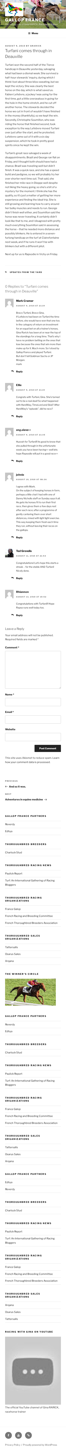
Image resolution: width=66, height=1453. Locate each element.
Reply (19, 371)
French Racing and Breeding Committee (29, 916)
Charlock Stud (13, 852)
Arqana (9, 961)
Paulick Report (13, 873)
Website (10, 729)
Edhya (8, 831)
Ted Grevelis (24, 551)
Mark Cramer (25, 300)
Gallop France (25, 19)
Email (9, 712)
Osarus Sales (13, 954)
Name (9, 694)
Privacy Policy (12, 1444)
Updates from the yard (26, 272)
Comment (12, 647)
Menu (35, 33)
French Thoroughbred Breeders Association (31, 923)
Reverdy (10, 824)
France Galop (13, 909)
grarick (35, 46)
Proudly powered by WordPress (40, 1444)
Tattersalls (11, 947)
